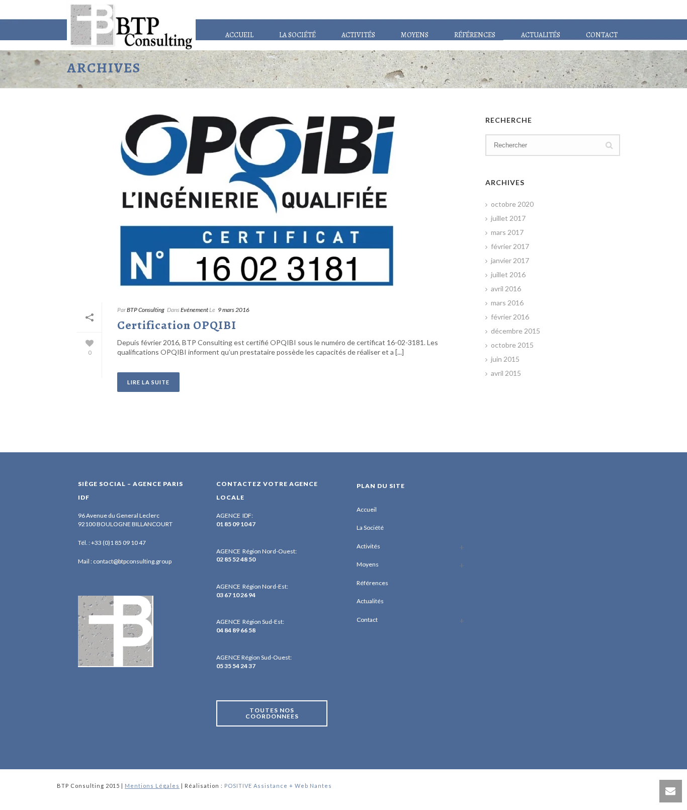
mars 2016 (507, 302)
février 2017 (510, 246)
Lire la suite (148, 382)
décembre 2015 (515, 331)
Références (474, 35)
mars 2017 (507, 232)
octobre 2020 (512, 204)
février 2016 (510, 316)
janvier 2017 (510, 260)
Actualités (540, 35)
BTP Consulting (145, 309)
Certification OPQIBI (176, 325)
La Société (297, 35)
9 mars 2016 (233, 309)
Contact (602, 35)
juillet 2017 (508, 218)
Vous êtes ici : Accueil (535, 86)
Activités (358, 35)
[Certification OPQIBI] (266, 202)
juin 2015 (505, 359)
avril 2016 (506, 288)
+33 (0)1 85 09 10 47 (118, 542)
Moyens (414, 35)
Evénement (194, 309)
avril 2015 (506, 373)
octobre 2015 (512, 345)
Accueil (239, 35)
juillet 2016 (508, 274)
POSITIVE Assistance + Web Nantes (278, 785)
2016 (584, 86)
